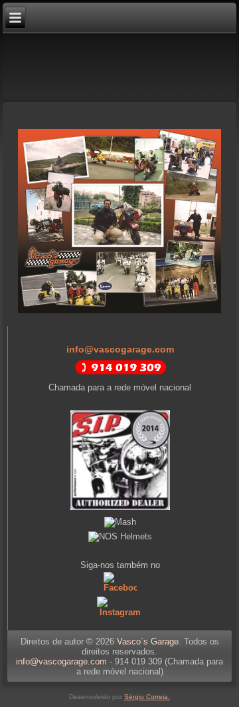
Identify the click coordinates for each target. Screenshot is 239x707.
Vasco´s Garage (148, 641)
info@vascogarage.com (120, 349)
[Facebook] (119, 588)
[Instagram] (119, 612)
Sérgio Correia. (147, 696)
